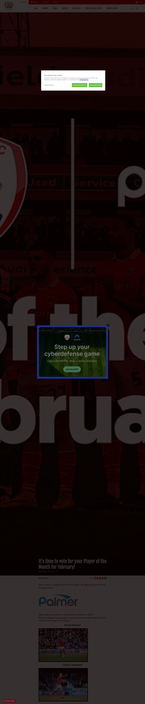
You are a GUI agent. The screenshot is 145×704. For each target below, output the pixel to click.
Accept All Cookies (95, 85)
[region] (73, 80)
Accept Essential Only (79, 85)
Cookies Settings (49, 85)
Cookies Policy (84, 79)
